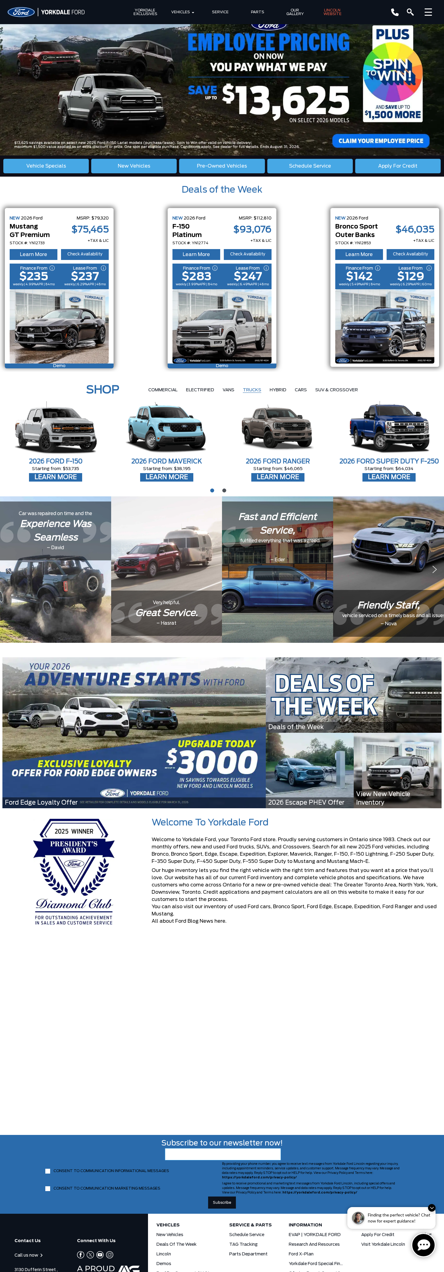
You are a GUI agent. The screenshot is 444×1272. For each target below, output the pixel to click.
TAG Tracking (243, 1244)
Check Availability (84, 254)
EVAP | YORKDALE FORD (315, 1235)
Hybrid (278, 390)
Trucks (252, 390)
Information (305, 1225)
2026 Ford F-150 (55, 462)
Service (220, 12)
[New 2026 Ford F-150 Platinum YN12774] (222, 326)
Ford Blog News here (200, 921)
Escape (343, 906)
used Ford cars (252, 906)
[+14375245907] (395, 12)
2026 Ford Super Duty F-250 (389, 462)
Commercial (163, 390)
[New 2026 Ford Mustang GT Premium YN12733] (59, 326)
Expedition (367, 906)
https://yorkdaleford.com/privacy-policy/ (259, 1177)
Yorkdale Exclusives (145, 12)
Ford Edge (319, 906)
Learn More (33, 254)
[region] (222, 77)
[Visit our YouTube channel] (99, 1254)
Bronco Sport (288, 906)
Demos (163, 1264)
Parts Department (248, 1254)
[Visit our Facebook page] (80, 1254)
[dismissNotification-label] (432, 1208)
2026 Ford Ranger (278, 462)
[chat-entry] (423, 1245)
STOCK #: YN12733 (27, 243)
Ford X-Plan (301, 1254)
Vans (228, 390)
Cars (301, 390)
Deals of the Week (222, 189)
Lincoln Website (332, 12)
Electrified (200, 390)
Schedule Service (246, 1235)
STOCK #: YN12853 (353, 243)
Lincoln (163, 1254)
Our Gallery (295, 12)
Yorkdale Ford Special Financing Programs (317, 1264)
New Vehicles (169, 1235)
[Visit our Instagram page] (108, 1254)
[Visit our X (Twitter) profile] (89, 1254)
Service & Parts (250, 1225)
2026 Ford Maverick (166, 462)
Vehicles (180, 12)
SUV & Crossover (336, 390)
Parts (257, 12)
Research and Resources (314, 1244)
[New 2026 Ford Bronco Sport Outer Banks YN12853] (384, 326)
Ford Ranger (397, 906)
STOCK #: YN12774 (190, 243)
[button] (222, 77)
